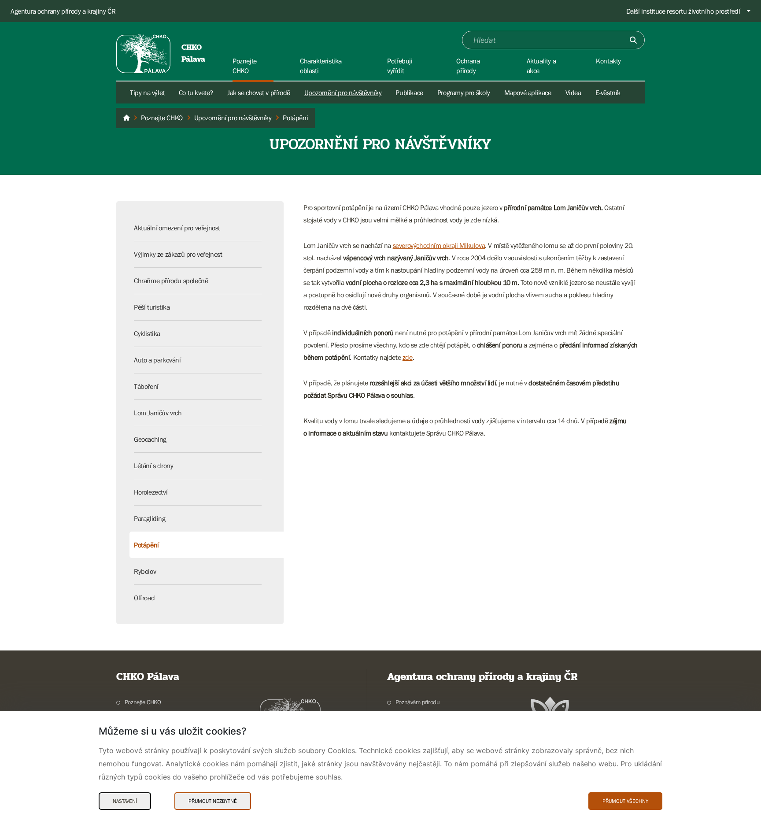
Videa (573, 92)
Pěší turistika (152, 307)
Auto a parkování (157, 360)
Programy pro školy (463, 92)
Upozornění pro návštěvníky (343, 92)
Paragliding (150, 518)
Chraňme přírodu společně (171, 281)
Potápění (146, 545)
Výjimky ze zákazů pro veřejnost (178, 254)
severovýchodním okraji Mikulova (439, 245)
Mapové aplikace (527, 92)
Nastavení (125, 801)
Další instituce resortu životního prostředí (683, 11)
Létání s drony (153, 465)
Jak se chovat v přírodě (258, 92)
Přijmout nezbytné (212, 801)
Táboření (146, 386)
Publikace (409, 92)
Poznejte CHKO (143, 702)
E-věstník (608, 92)
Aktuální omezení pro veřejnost (177, 228)
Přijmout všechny (625, 801)
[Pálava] (126, 118)
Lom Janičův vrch (158, 413)
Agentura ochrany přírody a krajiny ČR (63, 11)
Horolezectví (150, 492)
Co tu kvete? (196, 92)
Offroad (144, 598)
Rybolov (145, 571)
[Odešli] (633, 40)
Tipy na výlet (147, 92)
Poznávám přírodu (417, 702)
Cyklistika (147, 333)
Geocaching (150, 439)
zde (408, 357)
